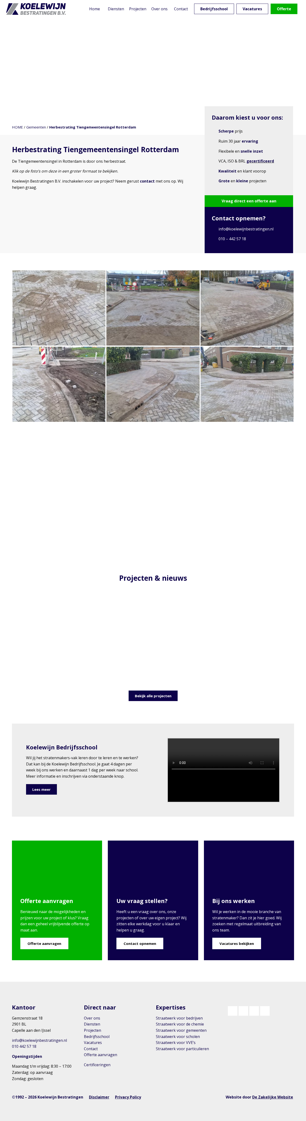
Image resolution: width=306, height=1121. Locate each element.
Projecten (92, 1030)
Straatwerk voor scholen (178, 1036)
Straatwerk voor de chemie (180, 1024)
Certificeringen (97, 1064)
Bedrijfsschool (96, 1036)
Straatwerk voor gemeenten (181, 1030)
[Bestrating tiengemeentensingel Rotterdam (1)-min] (247, 384)
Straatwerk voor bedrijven (179, 1018)
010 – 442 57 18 (232, 238)
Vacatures (93, 1042)
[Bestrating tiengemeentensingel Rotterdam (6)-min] (58, 308)
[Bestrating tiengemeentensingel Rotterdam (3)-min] (58, 384)
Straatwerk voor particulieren (182, 1048)
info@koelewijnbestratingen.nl (246, 229)
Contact (91, 1048)
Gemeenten (36, 127)
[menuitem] (94, 9)
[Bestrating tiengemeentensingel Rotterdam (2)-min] (152, 384)
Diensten (92, 1024)
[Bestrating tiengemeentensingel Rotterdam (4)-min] (247, 308)
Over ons (92, 1018)
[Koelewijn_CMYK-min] (36, 9)
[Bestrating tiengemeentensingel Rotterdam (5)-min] (152, 308)
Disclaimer (99, 1097)
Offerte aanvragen (100, 1054)
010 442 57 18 (24, 1046)
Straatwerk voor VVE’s (176, 1042)
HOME (17, 127)
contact (147, 181)
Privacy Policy (128, 1097)
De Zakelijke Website (272, 1097)
